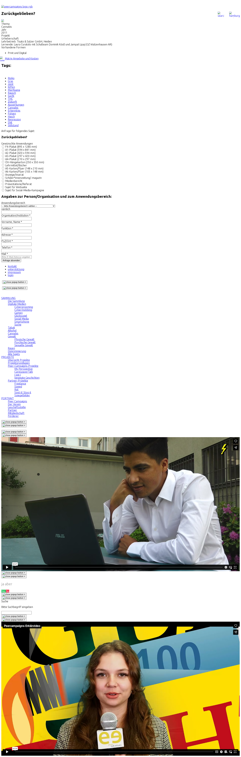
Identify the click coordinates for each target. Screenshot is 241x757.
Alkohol (12, 330)
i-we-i (17, 374)
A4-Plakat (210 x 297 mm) (20, 159)
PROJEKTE (7, 357)
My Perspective (23, 368)
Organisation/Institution (15, 215)
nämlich (5, 209)
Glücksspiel (20, 315)
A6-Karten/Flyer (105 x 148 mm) (24, 171)
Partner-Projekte (18, 380)
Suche (17, 324)
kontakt (12, 266)
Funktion (7, 228)
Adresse (7, 234)
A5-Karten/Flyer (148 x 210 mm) (24, 168)
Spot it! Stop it (22, 392)
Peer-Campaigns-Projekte (23, 365)
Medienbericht (13, 180)
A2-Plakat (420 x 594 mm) (20, 152)
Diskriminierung (17, 351)
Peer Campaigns (17, 401)
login (10, 275)
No (7, 591)
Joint (10, 84)
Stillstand (13, 125)
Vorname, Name (11, 221)
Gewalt (12, 336)
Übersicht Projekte (19, 360)
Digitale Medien (17, 303)
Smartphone (21, 321)
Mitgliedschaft (16, 413)
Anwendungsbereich (13, 202)
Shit (10, 122)
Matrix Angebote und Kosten (22, 58)
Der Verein (14, 404)
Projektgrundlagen (19, 362)
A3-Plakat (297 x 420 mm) (20, 156)
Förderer (13, 416)
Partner (12, 410)
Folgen (12, 113)
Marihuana (14, 89)
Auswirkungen (16, 104)
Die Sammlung (16, 301)
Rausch (12, 92)
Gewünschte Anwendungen (17, 143)
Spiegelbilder (22, 395)
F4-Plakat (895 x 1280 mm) (21, 146)
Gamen (18, 312)
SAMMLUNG (8, 298)
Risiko (11, 78)
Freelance (20, 383)
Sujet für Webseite (16, 187)
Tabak (11, 327)
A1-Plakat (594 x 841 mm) (20, 149)
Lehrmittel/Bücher (16, 165)
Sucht (11, 95)
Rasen (11, 348)
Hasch (11, 116)
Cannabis (13, 107)
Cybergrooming (23, 306)
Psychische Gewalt (25, 342)
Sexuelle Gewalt (23, 345)
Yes (3, 591)
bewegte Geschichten (27, 377)
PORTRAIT (7, 398)
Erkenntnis (14, 110)
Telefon (6, 247)
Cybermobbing (23, 309)
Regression (14, 119)
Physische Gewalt (24, 339)
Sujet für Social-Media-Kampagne (24, 190)
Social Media (21, 318)
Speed (18, 386)
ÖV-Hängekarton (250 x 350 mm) (24, 162)
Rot (16, 389)
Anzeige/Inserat (14, 174)
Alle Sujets (14, 354)
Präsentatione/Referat (18, 184)
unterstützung (16, 269)
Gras (10, 81)
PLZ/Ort (7, 241)
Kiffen (11, 87)
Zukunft (12, 101)
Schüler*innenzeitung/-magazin (23, 177)
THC (10, 98)
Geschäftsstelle (17, 407)
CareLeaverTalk (23, 371)
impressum (14, 272)
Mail (4, 253)
